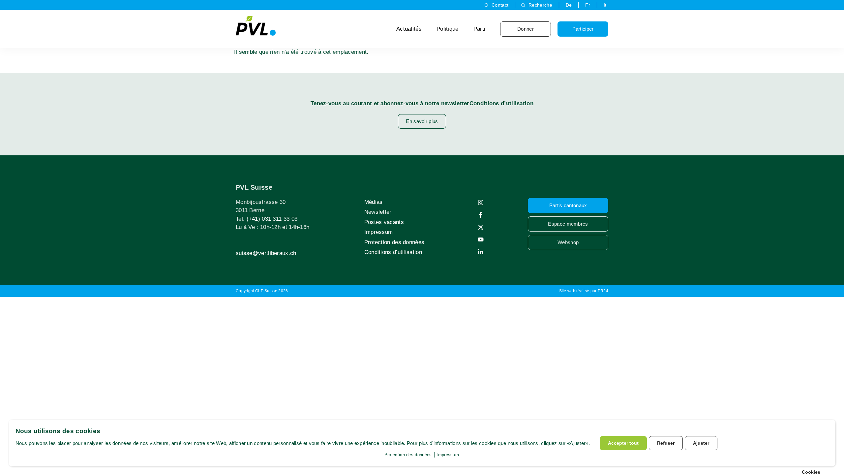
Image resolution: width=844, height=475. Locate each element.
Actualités (409, 29)
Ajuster (701, 443)
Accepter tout (623, 443)
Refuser (666, 443)
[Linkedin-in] (480, 252)
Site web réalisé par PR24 (584, 291)
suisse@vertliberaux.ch (266, 253)
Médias (373, 202)
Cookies (811, 472)
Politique (448, 29)
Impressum (378, 232)
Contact (500, 5)
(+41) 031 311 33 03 (272, 219)
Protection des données (394, 242)
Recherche (540, 5)
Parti (479, 29)
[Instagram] (480, 202)
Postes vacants (384, 222)
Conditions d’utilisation (393, 252)
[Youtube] (480, 239)
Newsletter (378, 212)
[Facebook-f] (480, 214)
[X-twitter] (480, 227)
